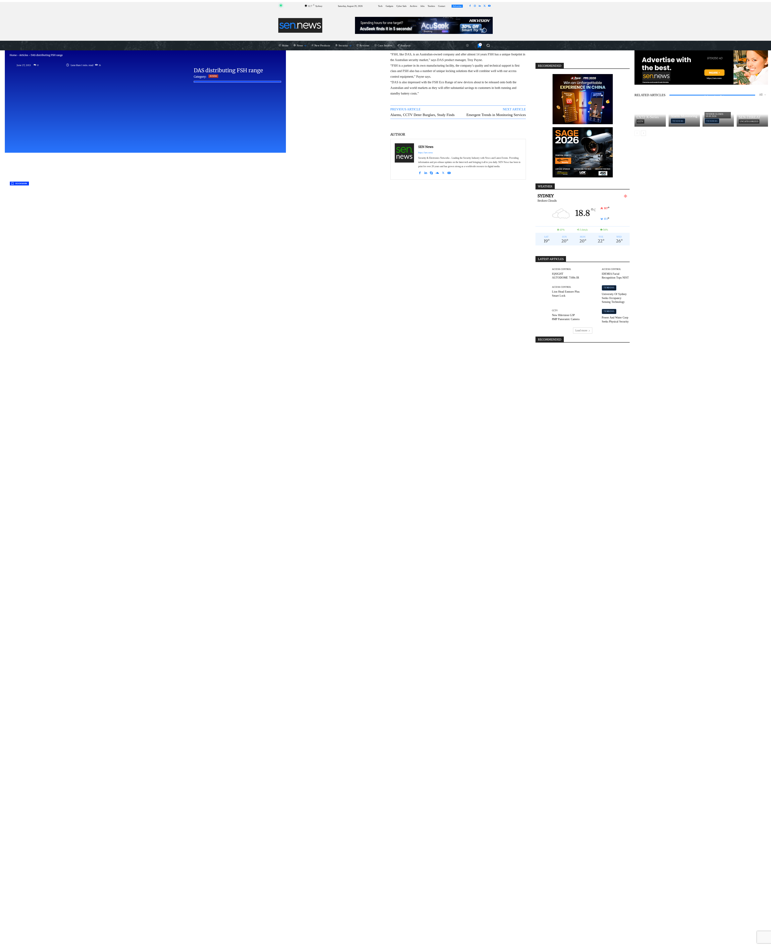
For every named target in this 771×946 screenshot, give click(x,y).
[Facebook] (470, 6)
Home (13, 55)
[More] (519, 125)
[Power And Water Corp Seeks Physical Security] (592, 315)
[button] (488, 45)
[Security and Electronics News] (300, 25)
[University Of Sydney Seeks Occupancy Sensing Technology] (592, 291)
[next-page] (643, 133)
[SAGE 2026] (583, 152)
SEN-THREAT (750, 117)
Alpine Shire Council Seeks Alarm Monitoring (684, 111)
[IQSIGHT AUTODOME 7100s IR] (542, 274)
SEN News (425, 147)
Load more (581, 330)
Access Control (561, 269)
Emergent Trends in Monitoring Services (496, 115)
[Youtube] (489, 6)
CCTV (555, 310)
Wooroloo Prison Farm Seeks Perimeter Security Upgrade (718, 103)
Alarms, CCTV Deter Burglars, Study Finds (422, 115)
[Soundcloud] (437, 172)
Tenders (609, 287)
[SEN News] (404, 159)
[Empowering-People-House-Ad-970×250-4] (701, 67)
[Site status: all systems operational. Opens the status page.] (281, 5)
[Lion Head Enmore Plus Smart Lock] (542, 291)
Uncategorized (749, 121)
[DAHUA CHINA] (583, 99)
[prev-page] (636, 133)
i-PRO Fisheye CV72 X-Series (648, 115)
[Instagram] (474, 6)
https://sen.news (425, 152)
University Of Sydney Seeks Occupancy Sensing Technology (614, 298)
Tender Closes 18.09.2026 (714, 115)
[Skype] (431, 172)
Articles (23, 55)
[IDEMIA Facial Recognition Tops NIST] (592, 274)
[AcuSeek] (424, 25)
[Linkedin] (479, 6)
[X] (484, 6)
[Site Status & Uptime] (467, 45)
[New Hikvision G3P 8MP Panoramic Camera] (542, 315)
